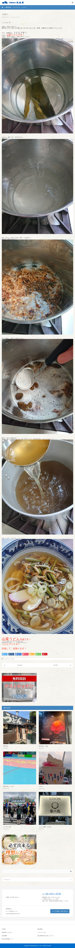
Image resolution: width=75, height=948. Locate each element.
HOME (4, 929)
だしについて (12, 17)
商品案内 (40, 929)
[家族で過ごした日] (19, 767)
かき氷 (41, 786)
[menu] (72, 2)
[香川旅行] (19, 727)
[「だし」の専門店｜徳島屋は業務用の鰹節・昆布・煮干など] (13, 2)
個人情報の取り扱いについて (46, 935)
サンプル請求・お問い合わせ (60, 911)
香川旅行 (5, 746)
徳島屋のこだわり (7, 932)
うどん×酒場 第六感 (45, 827)
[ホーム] (2, 7)
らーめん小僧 (7, 827)
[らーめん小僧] (19, 808)
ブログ (17, 17)
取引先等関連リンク (7, 939)
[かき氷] (55, 767)
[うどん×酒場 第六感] (55, 808)
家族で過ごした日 (8, 786)
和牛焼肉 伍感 (43, 746)
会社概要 (4, 935)
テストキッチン (42, 932)
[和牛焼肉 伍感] (55, 727)
